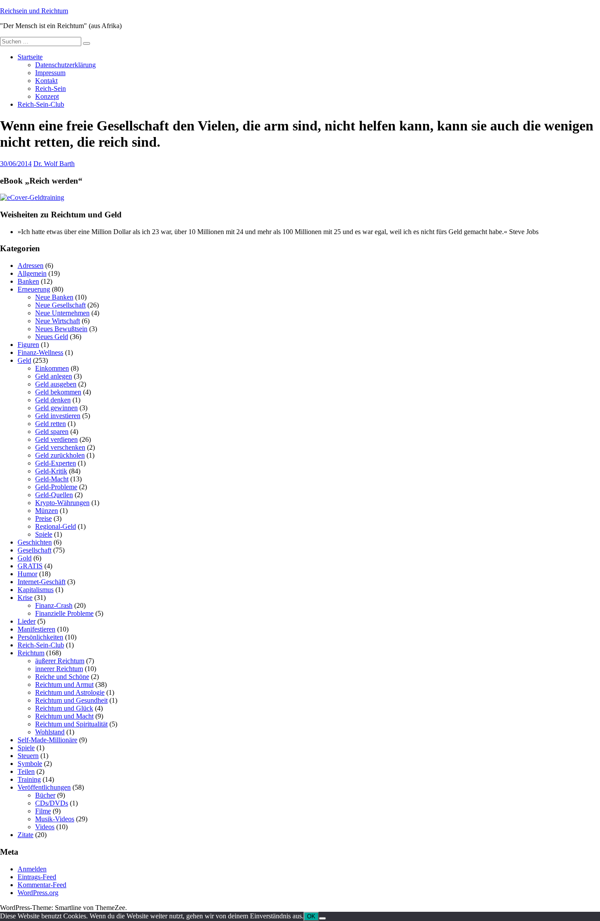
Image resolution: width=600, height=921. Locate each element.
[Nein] (322, 918)
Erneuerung (34, 289)
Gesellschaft (34, 550)
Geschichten (35, 542)
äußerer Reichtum (59, 661)
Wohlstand (50, 732)
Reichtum (31, 653)
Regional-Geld (55, 526)
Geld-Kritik (51, 471)
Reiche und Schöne (62, 676)
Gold (25, 558)
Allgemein (32, 273)
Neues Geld (51, 336)
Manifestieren (36, 629)
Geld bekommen (58, 392)
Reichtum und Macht (64, 716)
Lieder (27, 621)
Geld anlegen (53, 376)
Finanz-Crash (53, 605)
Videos (44, 827)
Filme (43, 811)
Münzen (46, 510)
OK (311, 916)
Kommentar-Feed (42, 884)
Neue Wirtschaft (57, 321)
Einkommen (52, 368)
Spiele (43, 534)
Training (29, 779)
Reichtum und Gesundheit (71, 700)
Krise (25, 597)
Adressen (30, 265)
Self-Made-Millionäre (47, 740)
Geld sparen (52, 431)
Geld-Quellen (54, 494)
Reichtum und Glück (64, 708)
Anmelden (32, 869)
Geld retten (50, 423)
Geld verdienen (56, 439)
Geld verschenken (60, 447)
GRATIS (30, 566)
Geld (24, 360)
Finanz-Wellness (40, 352)
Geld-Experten (55, 463)
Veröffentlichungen (44, 787)
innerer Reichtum (59, 668)
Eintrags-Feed (37, 877)
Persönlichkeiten (40, 637)
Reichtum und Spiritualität (71, 724)
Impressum (50, 72)
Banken (28, 281)
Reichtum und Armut (64, 684)
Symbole (30, 763)
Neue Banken (54, 297)
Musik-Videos (54, 819)
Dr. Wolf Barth (54, 163)
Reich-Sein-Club (41, 104)
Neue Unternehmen (62, 313)
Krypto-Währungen (62, 502)
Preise (43, 518)
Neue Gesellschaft (60, 305)
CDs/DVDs (51, 803)
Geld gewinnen (56, 408)
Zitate (25, 834)
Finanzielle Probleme (64, 613)
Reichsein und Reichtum (34, 10)
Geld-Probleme (56, 487)
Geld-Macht (52, 479)
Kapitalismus (36, 589)
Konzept (47, 96)
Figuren (28, 344)
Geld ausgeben (55, 384)
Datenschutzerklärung (65, 65)
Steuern (28, 755)
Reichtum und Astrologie (70, 692)
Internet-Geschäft (41, 581)
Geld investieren (57, 415)
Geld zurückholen (60, 455)
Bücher (45, 795)
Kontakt (46, 80)
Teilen (26, 771)
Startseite (30, 57)
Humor (27, 574)
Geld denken (53, 400)
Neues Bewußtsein (61, 328)
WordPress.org (38, 892)
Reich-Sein (50, 88)
